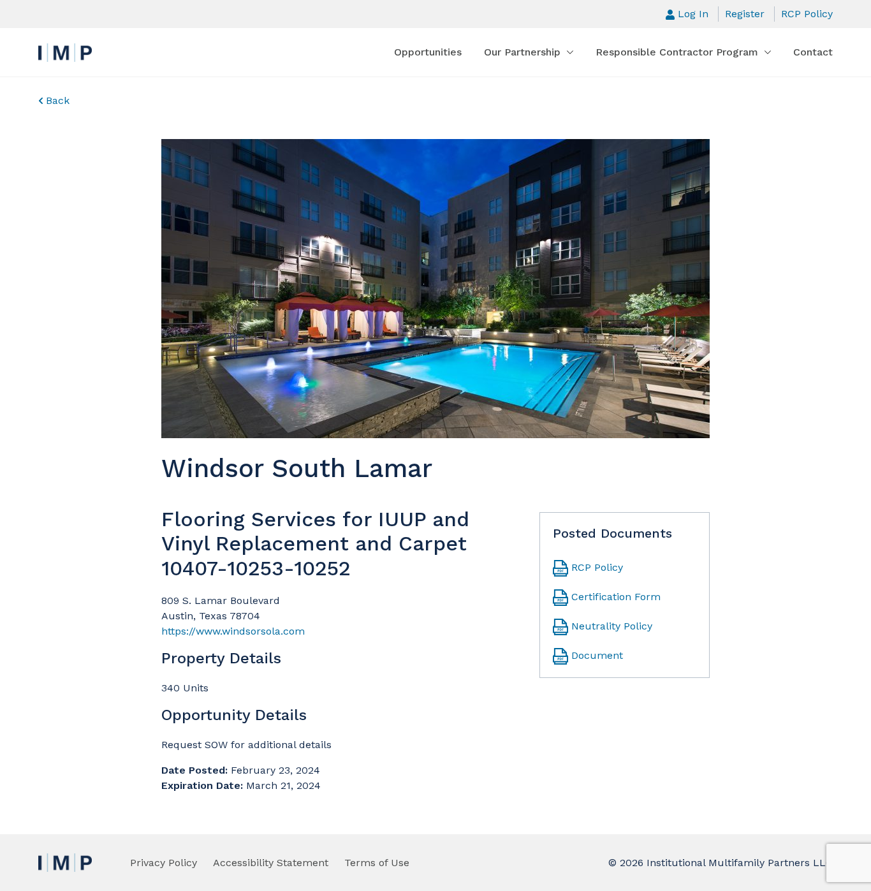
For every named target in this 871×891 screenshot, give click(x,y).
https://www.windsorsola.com (233, 631)
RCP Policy (807, 14)
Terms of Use (376, 863)
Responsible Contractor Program (677, 52)
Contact (813, 52)
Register (745, 14)
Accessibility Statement (270, 863)
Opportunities (428, 52)
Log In (693, 14)
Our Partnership (522, 52)
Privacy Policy (163, 863)
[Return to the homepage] (65, 52)
